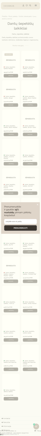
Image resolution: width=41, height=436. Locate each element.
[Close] (37, 204)
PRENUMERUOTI (20, 228)
